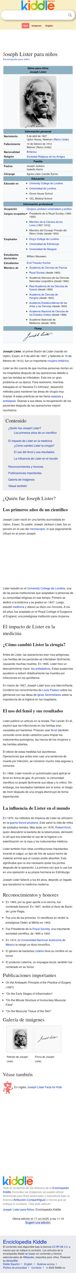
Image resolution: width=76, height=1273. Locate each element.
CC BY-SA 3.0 (60, 1246)
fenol (54, 730)
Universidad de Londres (42, 188)
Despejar (63, 15)
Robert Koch (63, 827)
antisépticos (42, 668)
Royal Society (37, 272)
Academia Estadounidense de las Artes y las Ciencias (48, 304)
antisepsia (9, 401)
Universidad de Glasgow (43, 249)
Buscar (70, 15)
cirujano (52, 361)
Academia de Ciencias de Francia (48, 267)
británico (63, 361)
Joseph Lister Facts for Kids (44, 1087)
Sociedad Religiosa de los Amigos (46, 156)
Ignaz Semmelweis (49, 695)
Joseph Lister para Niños (18, 1209)
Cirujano (31, 209)
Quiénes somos (45, 1264)
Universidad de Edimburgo (44, 244)
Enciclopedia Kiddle (25, 1241)
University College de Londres (46, 183)
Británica (32, 151)
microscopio (37, 529)
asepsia (56, 396)
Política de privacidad (15, 1267)
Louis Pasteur (51, 690)
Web (25, 25)
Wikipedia (28, 1257)
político (68, 209)
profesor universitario (49, 209)
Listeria (39, 951)
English (49, 25)
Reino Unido (61, 139)
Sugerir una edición (37, 1222)
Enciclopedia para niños (16, 59)
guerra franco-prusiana (24, 822)
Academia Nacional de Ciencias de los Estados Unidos (48, 312)
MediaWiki (12, 1260)
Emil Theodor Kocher (39, 263)
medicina (18, 607)
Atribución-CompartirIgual (29, 1200)
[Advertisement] (38, 39)
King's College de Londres (44, 239)
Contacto (36, 1267)
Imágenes (37, 25)
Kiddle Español (11, 1264)
